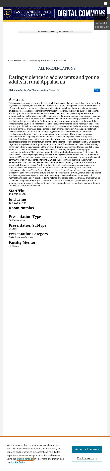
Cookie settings (25, 459)
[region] (55, 453)
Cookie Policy (18, 462)
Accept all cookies (87, 449)
